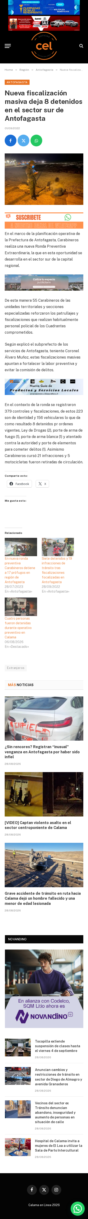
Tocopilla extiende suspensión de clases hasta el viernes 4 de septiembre (57, 1046)
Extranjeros (15, 668)
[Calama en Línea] (44, 45)
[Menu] (8, 46)
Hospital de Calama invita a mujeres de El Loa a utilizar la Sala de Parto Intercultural (58, 1145)
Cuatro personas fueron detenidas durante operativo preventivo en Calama (18, 628)
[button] (78, 1209)
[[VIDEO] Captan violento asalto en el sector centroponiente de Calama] (44, 794)
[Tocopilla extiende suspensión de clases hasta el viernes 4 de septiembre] (18, 1047)
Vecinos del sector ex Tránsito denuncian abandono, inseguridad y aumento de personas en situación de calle (55, 1112)
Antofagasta (17, 82)
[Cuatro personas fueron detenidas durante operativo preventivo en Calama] (21, 607)
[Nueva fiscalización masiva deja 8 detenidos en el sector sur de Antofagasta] (44, 179)
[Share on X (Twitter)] (23, 140)
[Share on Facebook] (10, 140)
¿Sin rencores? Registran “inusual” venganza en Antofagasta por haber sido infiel (42, 752)
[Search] (80, 46)
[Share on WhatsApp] (36, 140)
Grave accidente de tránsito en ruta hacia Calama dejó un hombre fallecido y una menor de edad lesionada (43, 898)
